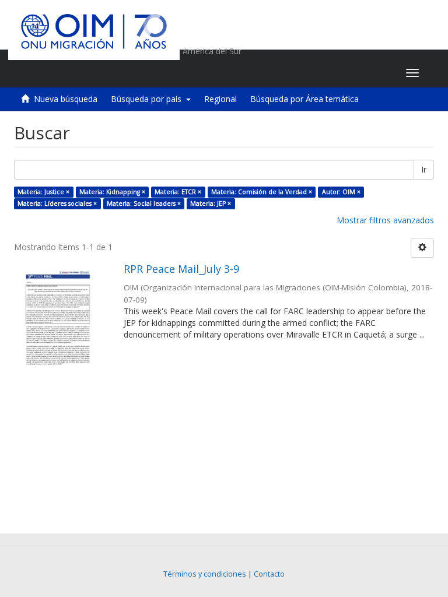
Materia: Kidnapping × (112, 192)
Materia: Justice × (43, 192)
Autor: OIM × (341, 192)
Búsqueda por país (148, 98)
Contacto (269, 574)
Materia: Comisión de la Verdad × (261, 192)
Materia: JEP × (210, 203)
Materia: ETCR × (178, 192)
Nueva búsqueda (65, 98)
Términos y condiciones (204, 574)
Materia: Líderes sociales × (57, 203)
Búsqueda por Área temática (304, 98)
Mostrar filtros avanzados (385, 220)
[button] (324, 72)
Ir (423, 169)
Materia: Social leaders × (144, 203)
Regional (220, 98)
